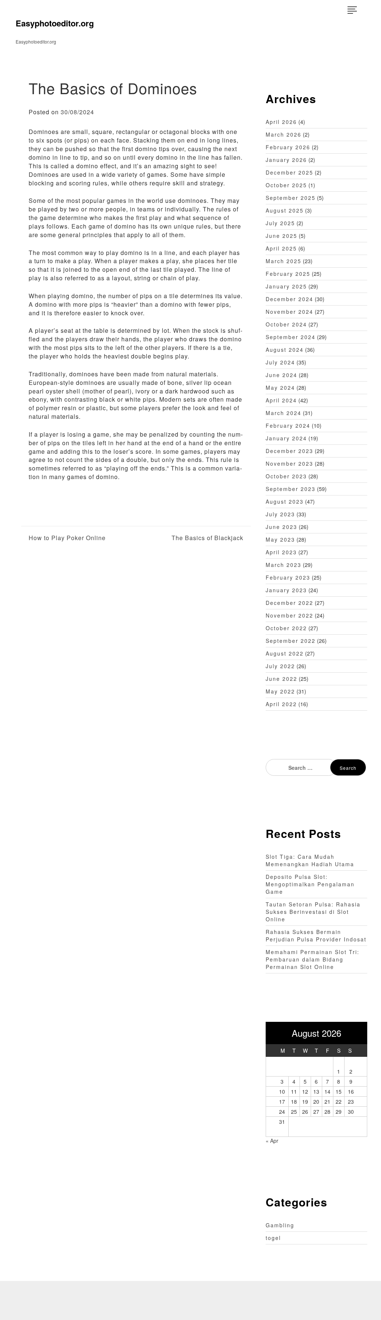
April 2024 (281, 400)
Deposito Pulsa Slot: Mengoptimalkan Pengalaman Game (310, 884)
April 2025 (281, 248)
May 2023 (280, 539)
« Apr (272, 1140)
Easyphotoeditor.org (55, 23)
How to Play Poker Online (67, 538)
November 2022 (289, 615)
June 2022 (281, 678)
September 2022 (291, 640)
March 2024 (283, 413)
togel (273, 1237)
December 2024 (289, 299)
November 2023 (289, 463)
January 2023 (286, 590)
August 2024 (285, 349)
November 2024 (289, 311)
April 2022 (281, 704)
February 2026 (288, 147)
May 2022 (280, 691)
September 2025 (291, 197)
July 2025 (280, 223)
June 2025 (281, 235)
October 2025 (286, 185)
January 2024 (286, 438)
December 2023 (289, 451)
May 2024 (280, 387)
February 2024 (288, 425)
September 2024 (291, 337)
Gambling (280, 1225)
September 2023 (291, 488)
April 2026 (281, 121)
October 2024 (286, 324)
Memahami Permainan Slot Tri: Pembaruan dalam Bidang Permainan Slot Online (312, 959)
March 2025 (283, 261)
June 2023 (281, 526)
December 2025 (289, 172)
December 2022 (289, 602)
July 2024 (280, 362)
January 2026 (286, 159)
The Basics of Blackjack (207, 538)
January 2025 (286, 286)
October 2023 (286, 476)
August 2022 (285, 653)
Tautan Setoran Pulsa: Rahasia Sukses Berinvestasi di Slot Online (313, 911)
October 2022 (286, 628)
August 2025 (285, 210)
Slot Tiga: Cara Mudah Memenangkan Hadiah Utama (310, 860)
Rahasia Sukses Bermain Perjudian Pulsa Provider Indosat (316, 935)
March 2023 (283, 564)
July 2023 (280, 514)
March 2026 (283, 134)
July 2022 (280, 666)
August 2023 (285, 501)
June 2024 (281, 375)
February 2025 (288, 273)
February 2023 (288, 577)
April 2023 (281, 552)
